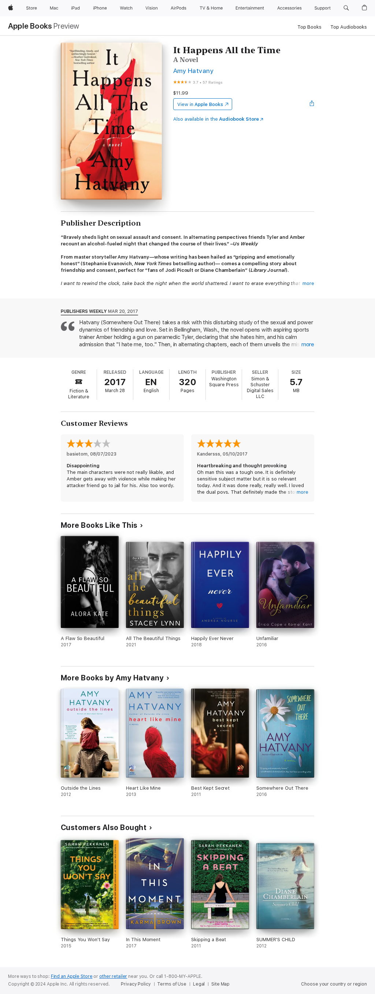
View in (200, 104)
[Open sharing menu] (312, 104)
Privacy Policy (136, 984)
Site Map (220, 984)
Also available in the (216, 119)
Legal (199, 984)
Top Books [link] (309, 27)
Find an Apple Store (72, 976)
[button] (346, 8)
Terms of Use (171, 984)
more (308, 283)
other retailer (113, 976)
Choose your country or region (334, 984)
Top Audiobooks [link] (348, 27)
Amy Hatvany (193, 70)
